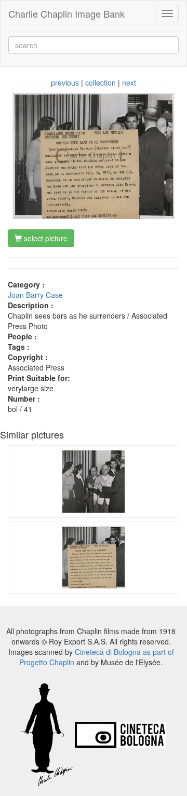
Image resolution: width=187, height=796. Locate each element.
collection (100, 82)
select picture (45, 238)
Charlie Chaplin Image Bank (66, 13)
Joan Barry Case (35, 295)
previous (65, 82)
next (129, 82)
